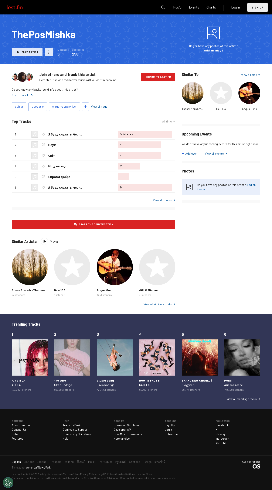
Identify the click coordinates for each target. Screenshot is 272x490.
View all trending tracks (242, 399)
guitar (19, 106)
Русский (120, 461)
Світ (51, 155)
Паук (52, 145)
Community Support (76, 429)
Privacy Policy (88, 474)
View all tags (99, 106)
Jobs (15, 434)
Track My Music (72, 425)
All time (167, 121)
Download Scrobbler (127, 425)
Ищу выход (57, 166)
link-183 (221, 109)
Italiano (69, 461)
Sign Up (258, 7)
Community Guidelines (77, 434)
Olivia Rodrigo (63, 385)
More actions (49, 52)
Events (194, 7)
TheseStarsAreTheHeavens (199, 109)
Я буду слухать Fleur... (65, 134)
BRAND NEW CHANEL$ (197, 380)
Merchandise (122, 438)
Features (17, 438)
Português (105, 461)
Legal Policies (106, 474)
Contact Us (19, 429)
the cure (60, 380)
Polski (92, 461)
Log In (235, 7)
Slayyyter (188, 385)
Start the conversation (96, 224)
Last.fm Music (145, 474)
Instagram (222, 438)
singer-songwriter (64, 106)
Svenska (134, 461)
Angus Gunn (249, 109)
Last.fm (19, 7)
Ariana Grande (233, 385)
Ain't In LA (18, 380)
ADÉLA (16, 385)
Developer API (123, 429)
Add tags (85, 107)
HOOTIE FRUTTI (149, 380)
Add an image (213, 50)
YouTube (221, 443)
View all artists (250, 75)
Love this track (43, 134)
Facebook (222, 425)
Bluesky (220, 434)
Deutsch (29, 461)
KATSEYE (145, 385)
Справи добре (59, 177)
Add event (191, 153)
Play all (54, 241)
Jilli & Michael (149, 290)
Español (42, 461)
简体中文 (160, 461)
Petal (228, 380)
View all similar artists (157, 304)
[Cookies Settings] (8, 482)
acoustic (38, 106)
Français (55, 461)
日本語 (80, 461)
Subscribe (171, 434)
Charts (211, 7)
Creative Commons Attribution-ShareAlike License (113, 477)
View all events (214, 153)
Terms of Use (71, 474)
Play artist (29, 51)
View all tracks (162, 200)
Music (177, 7)
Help (65, 438)
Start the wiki (20, 95)
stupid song (105, 380)
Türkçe (147, 461)
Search (163, 7)
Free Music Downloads (128, 434)
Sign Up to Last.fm (158, 76)
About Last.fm (21, 425)
